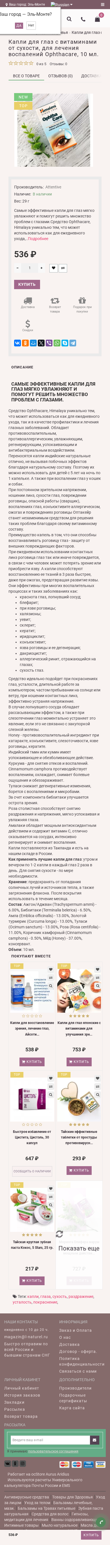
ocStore (38, 1474)
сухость (59, 1296)
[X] (41, 343)
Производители (75, 1388)
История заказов (22, 1395)
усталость (22, 1302)
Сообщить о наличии (32, 1171)
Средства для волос (50, 1514)
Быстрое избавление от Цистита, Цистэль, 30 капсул (32, 1137)
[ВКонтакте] (17, 343)
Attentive (53, 187)
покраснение (45, 1302)
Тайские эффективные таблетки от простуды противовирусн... (79, 1137)
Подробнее (38, 238)
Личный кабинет (21, 1388)
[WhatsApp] (57, 343)
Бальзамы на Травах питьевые (46, 1508)
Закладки (14, 1402)
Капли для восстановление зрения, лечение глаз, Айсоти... (32, 1028)
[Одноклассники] (25, 343)
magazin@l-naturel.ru (26, 1337)
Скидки (27, 330)
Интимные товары (21, 1525)
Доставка (91, 76)
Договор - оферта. (78, 1351)
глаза (45, 1296)
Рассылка (14, 1409)
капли (33, 1296)
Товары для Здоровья (72, 1497)
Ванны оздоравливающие (75, 1519)
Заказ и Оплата (75, 1330)
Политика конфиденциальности (82, 1361)
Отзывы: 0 (58, 64)
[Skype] (64, 343)
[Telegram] (72, 343)
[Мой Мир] (33, 343)
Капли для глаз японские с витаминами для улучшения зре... (79, 1028)
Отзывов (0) (60, 76)
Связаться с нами (78, 1371)
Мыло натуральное (60, 1525)
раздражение (81, 1296)
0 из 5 (40, 64)
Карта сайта (72, 1408)
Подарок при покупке (82, 309)
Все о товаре (26, 76)
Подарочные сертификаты (73, 1398)
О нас (65, 1337)
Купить (91, 1535)
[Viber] (49, 343)
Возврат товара (55, 309)
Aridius (63, 1474)
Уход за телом (37, 1502)
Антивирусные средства (26, 1497)
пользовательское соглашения (53, 1451)
